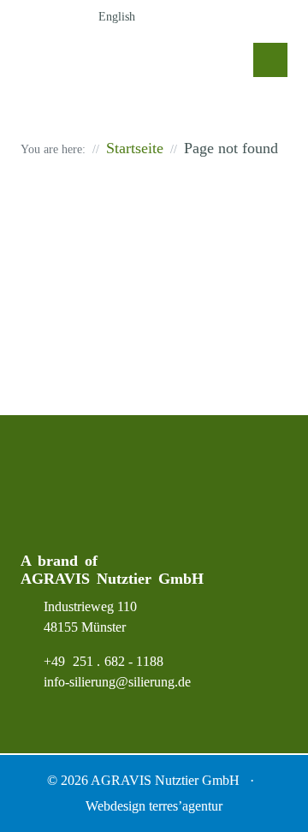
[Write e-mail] (279, 17)
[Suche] (176, 17)
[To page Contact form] (245, 17)
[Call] (210, 17)
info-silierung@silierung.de (117, 682)
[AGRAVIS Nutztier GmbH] (127, 64)
